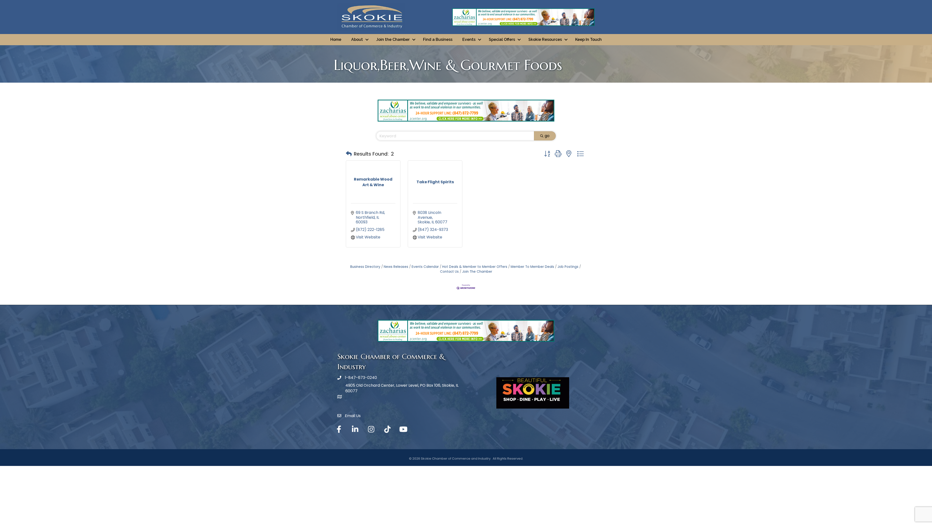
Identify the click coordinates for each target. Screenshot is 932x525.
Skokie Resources (545, 39)
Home (335, 39)
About (357, 39)
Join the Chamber (393, 39)
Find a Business (437, 39)
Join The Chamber (477, 271)
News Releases (396, 266)
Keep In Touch (588, 39)
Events (468, 39)
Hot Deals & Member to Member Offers (474, 266)
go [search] (547, 136)
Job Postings (568, 266)
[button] (349, 153)
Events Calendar (425, 266)
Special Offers (502, 39)
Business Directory (365, 266)
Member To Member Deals (532, 266)
